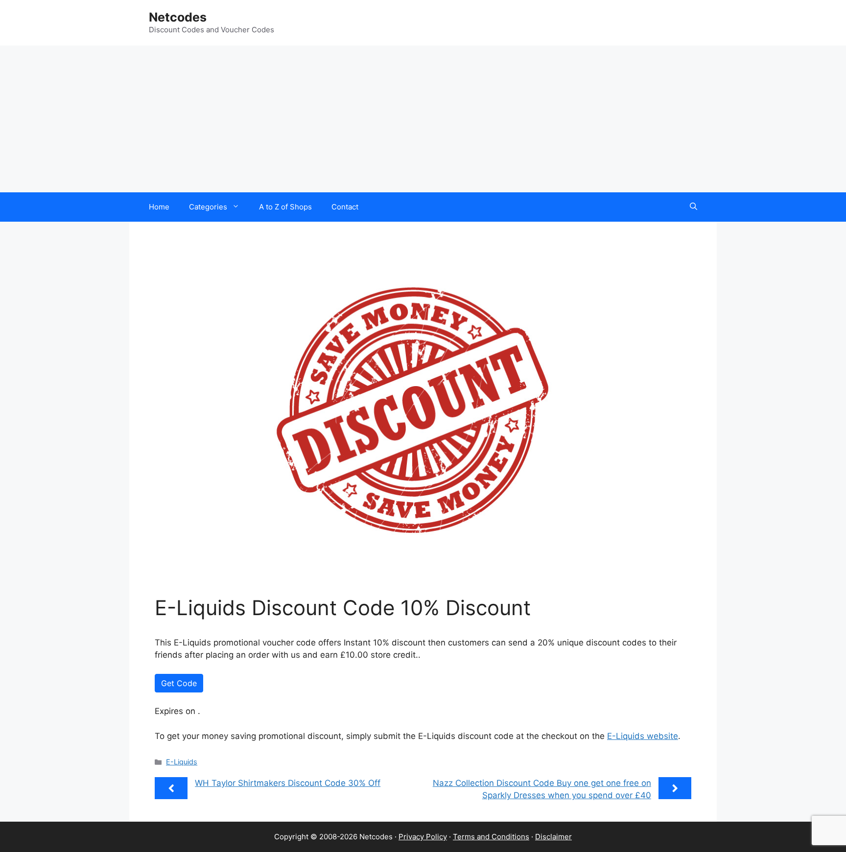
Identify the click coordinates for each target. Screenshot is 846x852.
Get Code (179, 683)
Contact (344, 206)
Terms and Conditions (491, 836)
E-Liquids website (642, 736)
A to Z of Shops (285, 206)
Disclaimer (553, 836)
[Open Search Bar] (693, 207)
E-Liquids (181, 762)
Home (159, 206)
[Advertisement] (423, 118)
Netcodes (178, 17)
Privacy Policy (423, 836)
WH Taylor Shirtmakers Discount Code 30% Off (287, 783)
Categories (208, 206)
